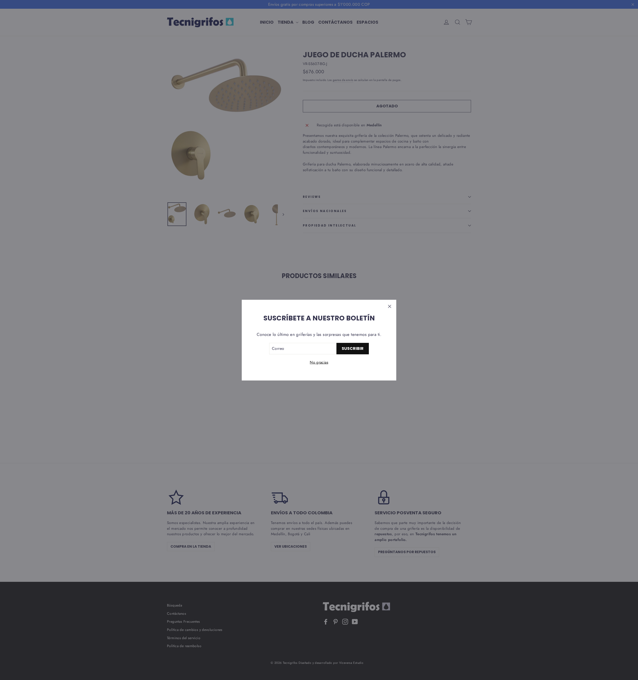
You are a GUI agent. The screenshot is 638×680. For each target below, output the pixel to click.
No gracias (319, 362)
